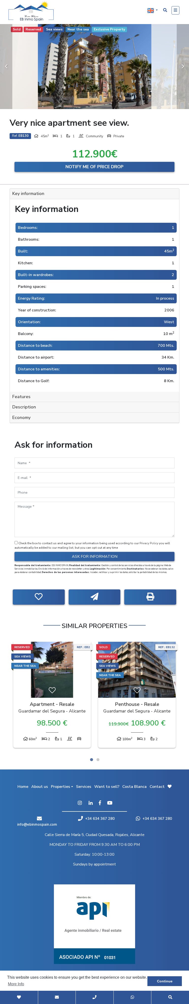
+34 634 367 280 (99, 818)
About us (39, 786)
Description (24, 407)
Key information (28, 193)
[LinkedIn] (91, 803)
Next (183, 66)
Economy (21, 417)
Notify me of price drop (94, 167)
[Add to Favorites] (39, 597)
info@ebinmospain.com (37, 824)
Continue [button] (165, 981)
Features (21, 397)
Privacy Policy (149, 543)
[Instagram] (80, 803)
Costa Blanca (134, 786)
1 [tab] (91, 759)
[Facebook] (100, 803)
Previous (6, 66)
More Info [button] (16, 984)
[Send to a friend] (95, 597)
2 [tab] (97, 759)
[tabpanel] (52, 696)
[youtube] (109, 803)
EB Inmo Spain (33, 11)
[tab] (94, 194)
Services (83, 786)
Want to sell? (106, 786)
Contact (157, 786)
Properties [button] (60, 786)
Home (22, 786)
